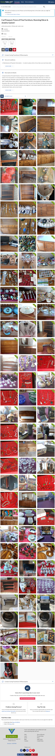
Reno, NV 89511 (16, 722)
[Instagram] (27, 750)
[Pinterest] (33, 750)
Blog (25, 739)
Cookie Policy (40, 741)
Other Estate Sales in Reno (13, 14)
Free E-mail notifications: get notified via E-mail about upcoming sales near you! (35, 730)
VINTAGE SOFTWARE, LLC (15, 739)
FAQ (25, 734)
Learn (25, 736)
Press (38, 737)
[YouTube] (30, 750)
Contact (26, 741)
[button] (27, 55)
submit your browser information (9, 711)
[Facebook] (21, 750)
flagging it (48, 711)
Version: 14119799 (11, 743)
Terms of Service (40, 734)
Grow (25, 737)
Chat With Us (12, 736)
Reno (11, 724)
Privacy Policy (40, 736)
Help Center (40, 739)
